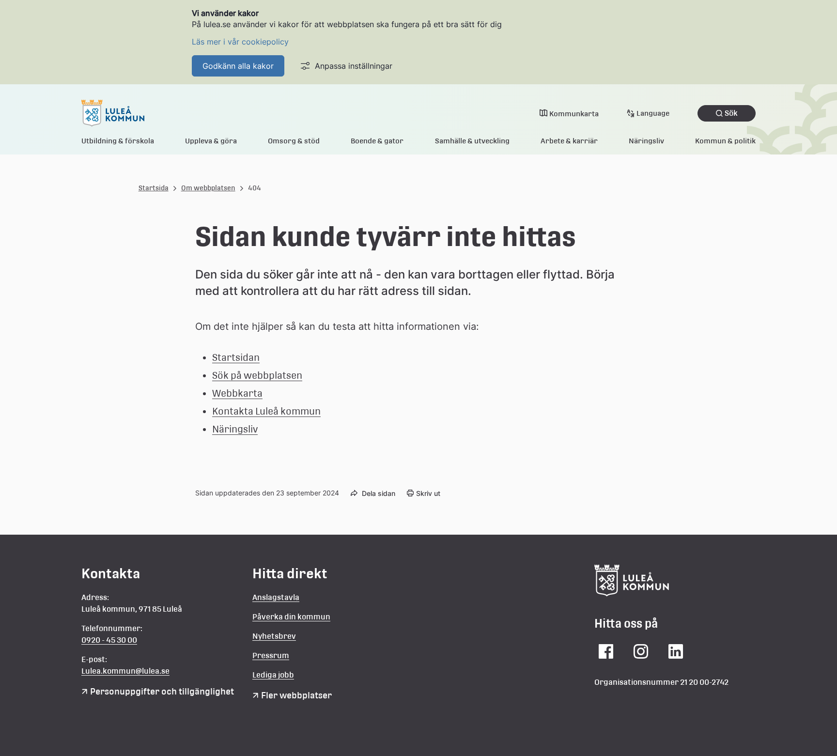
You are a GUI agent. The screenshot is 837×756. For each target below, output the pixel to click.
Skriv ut (428, 493)
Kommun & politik (725, 141)
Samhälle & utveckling (472, 141)
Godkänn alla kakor (238, 66)
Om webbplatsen (208, 188)
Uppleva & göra (211, 141)
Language (652, 113)
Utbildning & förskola (117, 141)
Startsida (154, 188)
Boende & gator (377, 141)
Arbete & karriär (569, 141)
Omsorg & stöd (294, 141)
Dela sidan (378, 493)
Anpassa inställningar (353, 66)
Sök (731, 113)
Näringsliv (646, 141)
